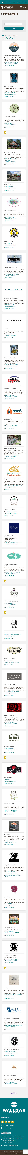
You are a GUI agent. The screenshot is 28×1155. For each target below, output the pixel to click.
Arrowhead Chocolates (10, 116)
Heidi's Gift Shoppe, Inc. (10, 448)
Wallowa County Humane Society (13, 1049)
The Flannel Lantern (9, 927)
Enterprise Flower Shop (10, 358)
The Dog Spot (7, 897)
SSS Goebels (7, 834)
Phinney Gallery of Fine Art (11, 685)
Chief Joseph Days (9, 241)
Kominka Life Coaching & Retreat (13, 509)
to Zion (5, 988)
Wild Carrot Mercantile (10, 1075)
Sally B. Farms (8, 777)
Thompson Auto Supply (10, 955)
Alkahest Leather (8, 86)
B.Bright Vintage (8, 184)
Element (6, 328)
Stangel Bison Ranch (9, 865)
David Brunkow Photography (11, 298)
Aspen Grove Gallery (9, 152)
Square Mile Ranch (9, 803)
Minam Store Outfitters (10, 658)
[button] (3, 35)
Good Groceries (8, 419)
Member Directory (8, 1125)
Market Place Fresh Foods (11, 601)
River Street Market (9, 746)
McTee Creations (8, 632)
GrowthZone (20, 1153)
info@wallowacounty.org (11, 1145)
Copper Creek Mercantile (10, 267)
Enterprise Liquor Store (10, 388)
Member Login (7, 1128)
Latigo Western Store (9, 536)
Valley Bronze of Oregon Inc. (11, 1018)
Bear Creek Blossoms (9, 210)
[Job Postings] (5, 133)
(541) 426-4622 (8, 1142)
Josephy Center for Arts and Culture (13, 479)
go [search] (14, 28)
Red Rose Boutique (9, 715)
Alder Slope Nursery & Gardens (12, 55)
